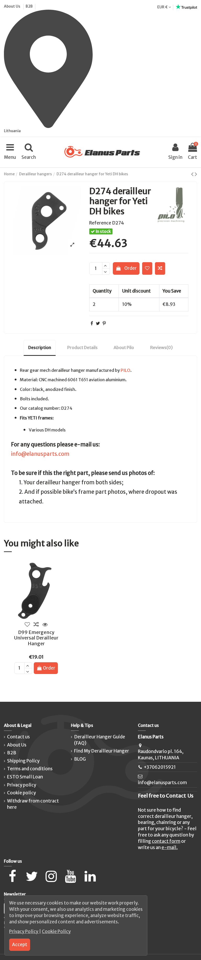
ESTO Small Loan (25, 777)
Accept (19, 944)
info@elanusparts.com (40, 454)
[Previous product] (193, 174)
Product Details (82, 347)
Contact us (18, 737)
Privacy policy (21, 785)
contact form (166, 841)
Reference (100, 223)
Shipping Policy (23, 761)
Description (39, 347)
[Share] (92, 323)
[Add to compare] (160, 268)
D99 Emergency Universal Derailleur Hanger (36, 638)
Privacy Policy (24, 931)
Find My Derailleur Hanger (101, 751)
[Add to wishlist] (147, 268)
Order (130, 268)
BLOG (80, 759)
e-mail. (169, 847)
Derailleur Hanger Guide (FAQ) (99, 740)
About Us (12, 6)
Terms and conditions (30, 769)
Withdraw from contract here (33, 804)
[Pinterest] (104, 323)
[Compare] (36, 624)
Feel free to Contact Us (165, 796)
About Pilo (124, 347)
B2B (29, 6)
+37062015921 (160, 767)
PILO (125, 370)
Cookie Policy (56, 931)
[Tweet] (98, 323)
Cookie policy (21, 793)
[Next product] (196, 174)
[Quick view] (45, 624)
